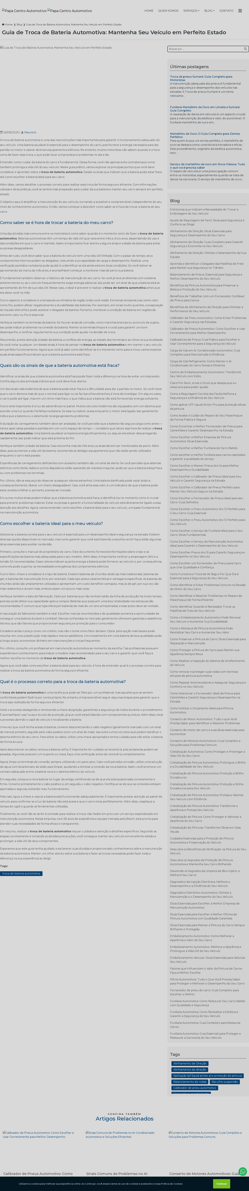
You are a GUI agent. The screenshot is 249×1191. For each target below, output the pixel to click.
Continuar (221, 1184)
